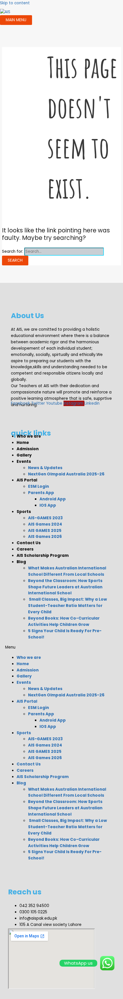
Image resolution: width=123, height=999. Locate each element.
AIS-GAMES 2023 (45, 518)
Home (23, 442)
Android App (52, 499)
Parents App (41, 492)
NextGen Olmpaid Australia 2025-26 (66, 474)
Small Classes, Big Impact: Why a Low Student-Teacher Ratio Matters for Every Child (67, 606)
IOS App (47, 505)
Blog (21, 562)
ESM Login (38, 486)
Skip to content (15, 3)
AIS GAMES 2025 (44, 530)
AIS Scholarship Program (43, 555)
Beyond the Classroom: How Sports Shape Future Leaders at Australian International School (65, 587)
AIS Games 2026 (45, 536)
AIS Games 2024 (45, 524)
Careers (25, 549)
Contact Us (29, 543)
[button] (58, 647)
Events (24, 461)
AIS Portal (27, 480)
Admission (28, 449)
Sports (24, 511)
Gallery (24, 455)
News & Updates (45, 468)
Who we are (29, 436)
